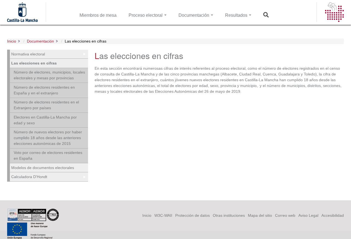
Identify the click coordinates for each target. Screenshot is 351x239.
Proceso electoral (146, 15)
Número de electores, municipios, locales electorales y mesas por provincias (49, 75)
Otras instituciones (229, 215)
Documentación (194, 15)
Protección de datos (192, 215)
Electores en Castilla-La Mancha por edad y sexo (45, 120)
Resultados (236, 15)
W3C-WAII (163, 215)
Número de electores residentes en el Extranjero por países (46, 105)
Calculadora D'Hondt (29, 177)
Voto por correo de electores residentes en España (48, 155)
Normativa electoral (28, 54)
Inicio (11, 41)
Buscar (267, 15)
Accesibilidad (332, 215)
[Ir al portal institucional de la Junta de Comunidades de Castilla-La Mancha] (22, 19)
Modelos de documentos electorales (42, 167)
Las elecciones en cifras (85, 41)
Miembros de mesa (98, 15)
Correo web (285, 215)
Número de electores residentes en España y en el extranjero (44, 90)
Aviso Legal (308, 215)
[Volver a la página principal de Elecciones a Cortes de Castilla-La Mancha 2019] (334, 19)
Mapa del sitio (260, 215)
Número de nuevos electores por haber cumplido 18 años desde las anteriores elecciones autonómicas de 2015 (48, 138)
